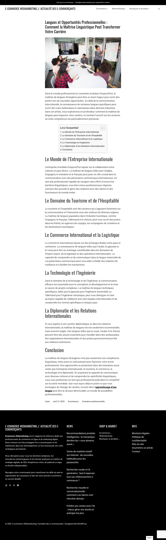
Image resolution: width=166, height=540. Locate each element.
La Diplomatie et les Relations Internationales (83, 146)
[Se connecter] (155, 9)
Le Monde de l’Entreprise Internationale (80, 132)
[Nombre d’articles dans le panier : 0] (159, 9)
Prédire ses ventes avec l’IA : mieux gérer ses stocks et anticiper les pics (81, 509)
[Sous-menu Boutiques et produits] (149, 8)
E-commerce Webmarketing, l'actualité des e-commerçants (40, 9)
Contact (136, 451)
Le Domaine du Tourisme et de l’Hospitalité (82, 135)
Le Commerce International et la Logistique (82, 139)
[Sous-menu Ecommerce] (107, 8)
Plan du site (138, 444)
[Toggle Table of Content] (101, 128)
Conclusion (67, 149)
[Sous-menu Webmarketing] (125, 8)
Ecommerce (73, 401)
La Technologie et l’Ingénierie (76, 142)
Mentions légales (141, 433)
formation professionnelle (93, 401)
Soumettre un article (142, 447)
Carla (47, 401)
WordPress (82, 524)
